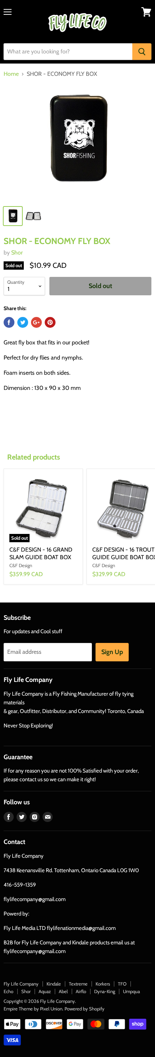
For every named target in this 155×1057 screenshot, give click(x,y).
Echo (8, 991)
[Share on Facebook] (9, 322)
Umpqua (131, 991)
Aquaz (45, 991)
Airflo (81, 991)
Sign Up (112, 652)
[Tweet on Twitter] (22, 322)
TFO (122, 984)
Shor (17, 252)
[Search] (141, 51)
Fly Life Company (21, 984)
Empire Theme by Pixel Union (33, 1009)
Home (11, 74)
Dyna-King (104, 991)
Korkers (103, 984)
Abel (63, 991)
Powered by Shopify (85, 1009)
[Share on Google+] (36, 322)
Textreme (78, 984)
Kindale (53, 984)
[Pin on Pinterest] (50, 322)
